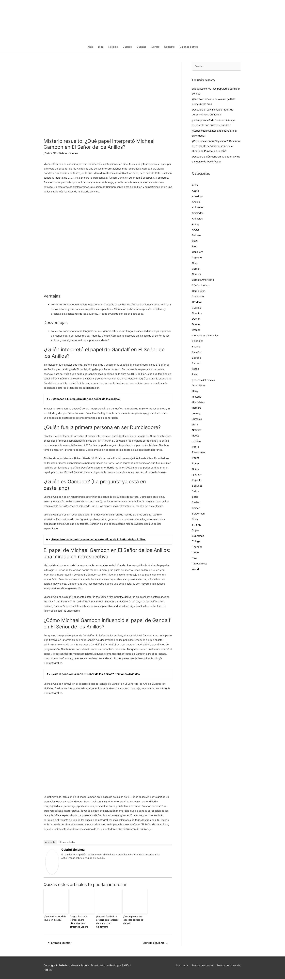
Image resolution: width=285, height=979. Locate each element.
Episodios (197, 340)
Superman (198, 535)
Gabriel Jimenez (73, 849)
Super (195, 530)
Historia (196, 396)
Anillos (196, 201)
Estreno (196, 363)
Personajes (198, 452)
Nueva (195, 435)
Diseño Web (98, 965)
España (196, 346)
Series (196, 502)
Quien (195, 469)
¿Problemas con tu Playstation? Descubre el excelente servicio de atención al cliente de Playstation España (216, 146)
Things (196, 541)
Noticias (113, 46)
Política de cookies (202, 965)
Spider (196, 508)
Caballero (197, 251)
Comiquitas (198, 291)
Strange (196, 524)
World (195, 569)
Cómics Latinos (201, 285)
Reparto (196, 480)
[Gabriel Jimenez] (52, 861)
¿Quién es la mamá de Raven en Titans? (55, 918)
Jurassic (197, 418)
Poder (195, 457)
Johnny (196, 413)
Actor (195, 185)
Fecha (195, 368)
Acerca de (50, 842)
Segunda (197, 485)
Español (196, 352)
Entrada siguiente (155, 942)
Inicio (90, 46)
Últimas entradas (67, 842)
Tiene (195, 552)
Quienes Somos (189, 46)
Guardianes (198, 385)
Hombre (196, 407)
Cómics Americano (203, 279)
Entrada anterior (59, 942)
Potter (195, 463)
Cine (194, 263)
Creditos (197, 302)
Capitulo (197, 257)
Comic (195, 268)
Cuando (127, 46)
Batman (196, 235)
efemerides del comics (205, 335)
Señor (48, 153)
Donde (155, 46)
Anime (195, 224)
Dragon (196, 329)
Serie (195, 496)
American (197, 196)
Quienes (197, 474)
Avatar (195, 229)
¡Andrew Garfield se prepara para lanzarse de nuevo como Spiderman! (107, 921)
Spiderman (198, 513)
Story (195, 519)
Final (195, 374)
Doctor (196, 318)
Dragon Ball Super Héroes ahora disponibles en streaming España (79, 921)
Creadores (198, 296)
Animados (198, 213)
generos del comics (203, 380)
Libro (195, 424)
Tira (194, 558)
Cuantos (141, 46)
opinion (196, 441)
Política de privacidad (229, 965)
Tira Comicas (199, 563)
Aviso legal (182, 965)
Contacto (169, 46)
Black (195, 240)
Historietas (198, 402)
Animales (197, 218)
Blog (100, 46)
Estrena (196, 357)
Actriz (195, 190)
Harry (195, 391)
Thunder (197, 546)
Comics (196, 274)
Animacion (198, 207)
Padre (195, 446)
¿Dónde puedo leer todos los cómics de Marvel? (133, 920)
